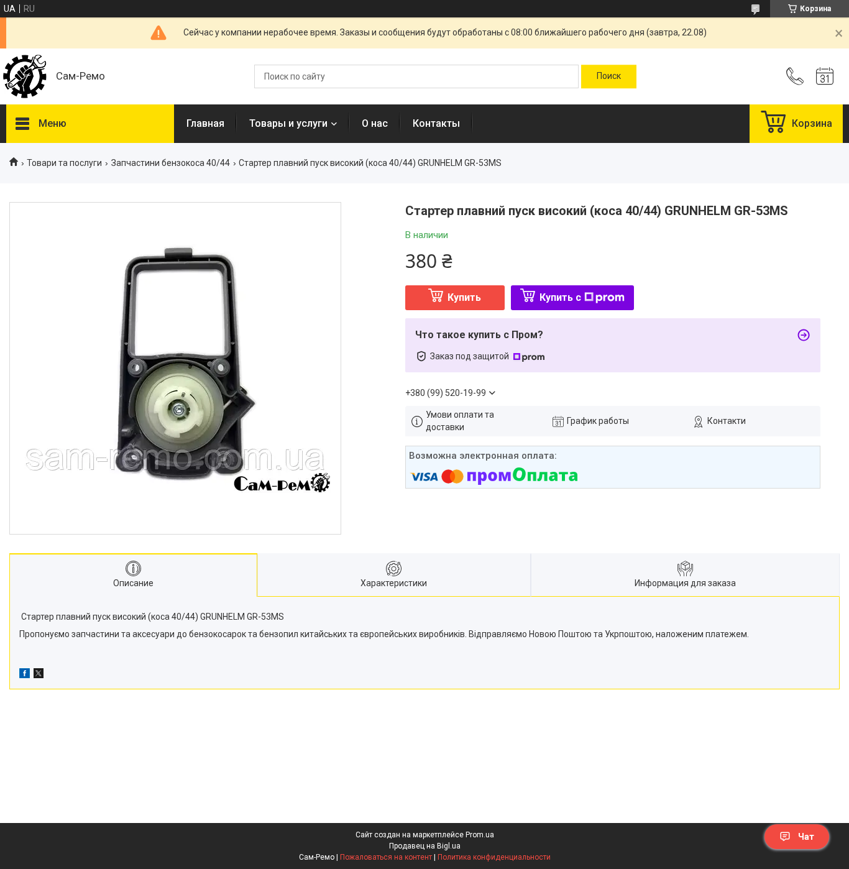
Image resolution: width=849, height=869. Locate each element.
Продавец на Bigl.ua (425, 846)
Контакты (436, 123)
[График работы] (824, 76)
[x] (39, 675)
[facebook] (24, 675)
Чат (806, 837)
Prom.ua (480, 834)
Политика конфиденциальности (494, 857)
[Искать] (608, 76)
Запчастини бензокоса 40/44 (170, 163)
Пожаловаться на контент (386, 857)
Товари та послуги (64, 163)
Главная (205, 123)
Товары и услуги (288, 123)
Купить (464, 297)
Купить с (560, 297)
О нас (375, 123)
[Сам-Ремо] (25, 76)
